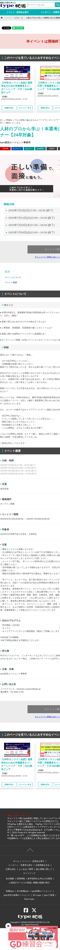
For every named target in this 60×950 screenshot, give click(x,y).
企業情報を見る (42, 865)
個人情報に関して (44, 869)
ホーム (16, 861)
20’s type (37, 895)
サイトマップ (29, 873)
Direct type (29, 899)
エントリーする (25, 108)
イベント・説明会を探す (17, 12)
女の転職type (23, 891)
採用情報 (21, 878)
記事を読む (11, 869)
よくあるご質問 (26, 869)
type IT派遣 (49, 895)
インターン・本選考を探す (20, 865)
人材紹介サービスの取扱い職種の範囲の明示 (29, 882)
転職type (10, 891)
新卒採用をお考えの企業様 (40, 878)
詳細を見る (9, 108)
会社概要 (10, 878)
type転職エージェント (42, 891)
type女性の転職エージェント (17, 895)
